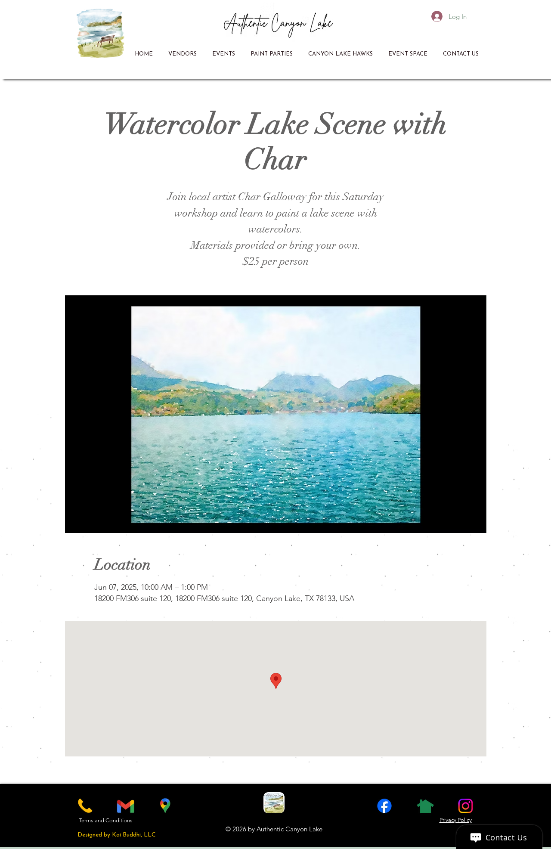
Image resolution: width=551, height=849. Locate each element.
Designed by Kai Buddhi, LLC (116, 835)
